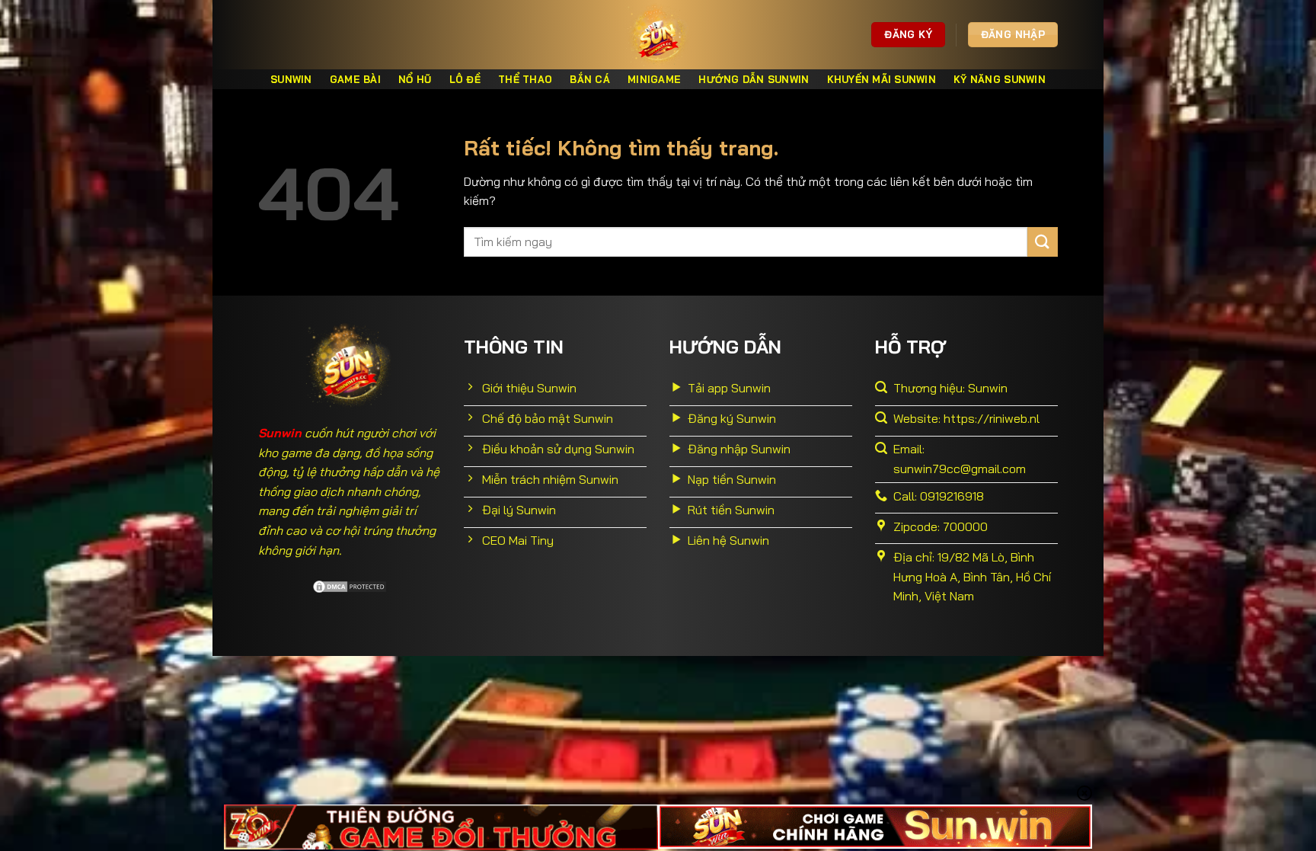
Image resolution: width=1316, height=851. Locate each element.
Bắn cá (590, 79)
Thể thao (525, 79)
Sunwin (291, 79)
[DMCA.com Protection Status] (349, 585)
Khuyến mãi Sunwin (881, 79)
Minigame (654, 79)
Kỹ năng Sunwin (999, 79)
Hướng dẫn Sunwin (753, 79)
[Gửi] (1042, 242)
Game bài (355, 79)
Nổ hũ (414, 79)
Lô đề (465, 79)
